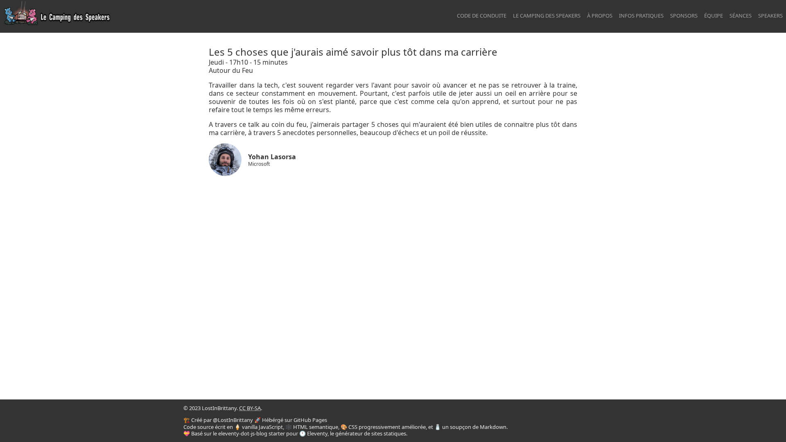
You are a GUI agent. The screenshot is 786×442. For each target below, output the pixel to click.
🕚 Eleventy (313, 433)
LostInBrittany (219, 408)
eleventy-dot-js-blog (242, 433)
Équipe (713, 15)
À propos (599, 15)
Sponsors (684, 15)
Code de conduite (481, 15)
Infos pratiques (641, 15)
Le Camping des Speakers (546, 15)
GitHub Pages (310, 420)
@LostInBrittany (233, 420)
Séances (741, 15)
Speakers (770, 15)
